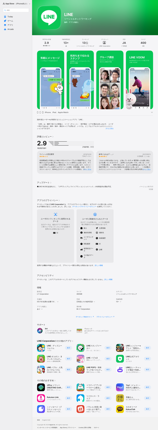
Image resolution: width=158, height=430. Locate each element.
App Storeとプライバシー (68, 427)
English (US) (46, 420)
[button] (16, 17)
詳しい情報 (99, 265)
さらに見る (110, 128)
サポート (96, 427)
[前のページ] (34, 80)
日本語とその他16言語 (85, 302)
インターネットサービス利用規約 (47, 427)
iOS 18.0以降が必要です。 (46, 302)
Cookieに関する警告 (85, 427)
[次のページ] (155, 80)
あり (38, 309)
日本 (38, 420)
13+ (117, 302)
